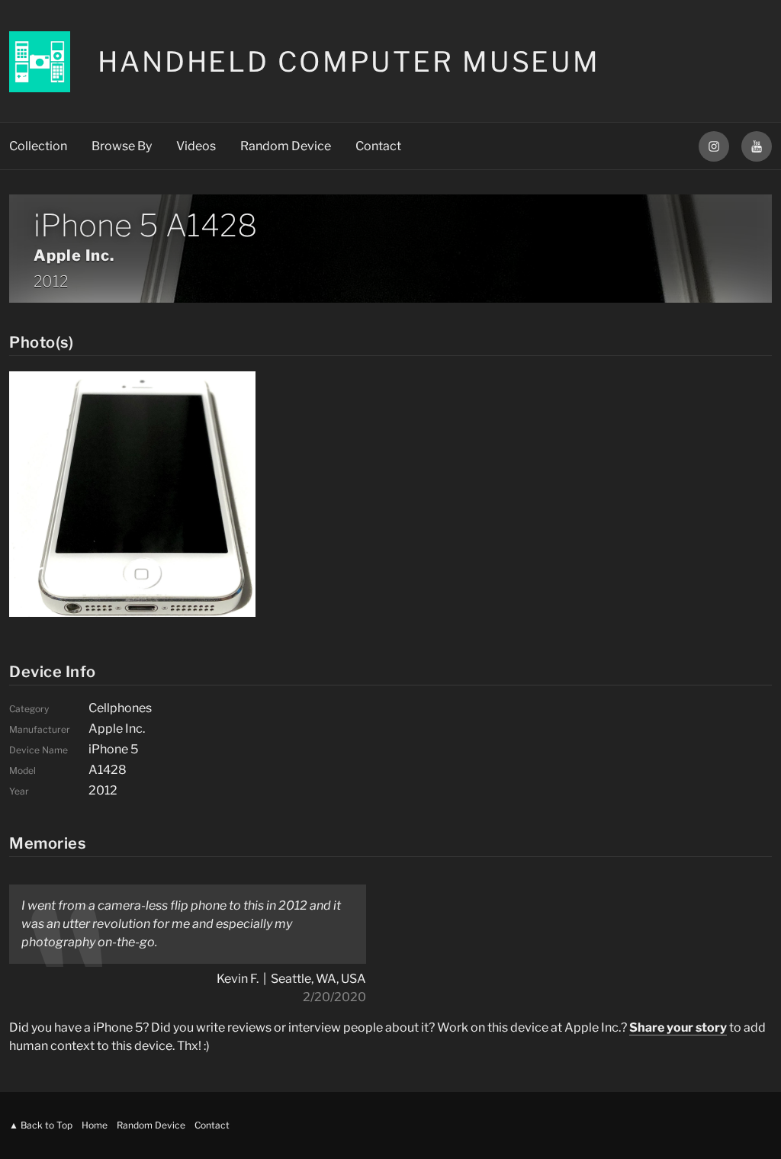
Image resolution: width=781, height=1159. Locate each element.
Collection (38, 146)
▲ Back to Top (40, 1125)
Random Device (285, 146)
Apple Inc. (74, 255)
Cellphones (120, 708)
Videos (196, 146)
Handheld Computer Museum (349, 62)
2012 (51, 281)
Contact (378, 146)
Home (95, 1125)
